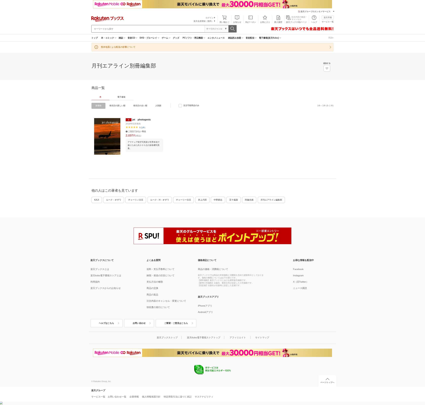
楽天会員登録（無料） (203, 21)
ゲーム (165, 38)
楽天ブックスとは (99, 269)
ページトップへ (327, 382)
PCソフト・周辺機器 (193, 38)
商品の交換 (152, 288)
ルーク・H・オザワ (159, 200)
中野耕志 (218, 200)
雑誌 (121, 38)
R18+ (331, 38)
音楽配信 (250, 38)
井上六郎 (202, 200)
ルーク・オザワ (113, 200)
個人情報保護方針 (151, 396)
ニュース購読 (300, 288)
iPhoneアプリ (205, 305)
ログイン (209, 18)
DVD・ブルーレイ (148, 38)
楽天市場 (328, 17)
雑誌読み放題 (234, 38)
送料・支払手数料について (160, 269)
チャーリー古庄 (183, 200)
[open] (327, 68)
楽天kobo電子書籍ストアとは (105, 275)
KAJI (96, 200)
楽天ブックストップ (167, 337)
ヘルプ (314, 22)
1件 (143, 127)
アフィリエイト (238, 337)
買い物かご (224, 22)
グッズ (176, 38)
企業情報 (134, 396)
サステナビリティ (204, 396)
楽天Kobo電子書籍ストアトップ (203, 337)
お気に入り (265, 22)
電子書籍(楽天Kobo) (269, 38)
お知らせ (237, 22)
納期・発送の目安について (160, 275)
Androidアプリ (205, 312)
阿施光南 (249, 200)
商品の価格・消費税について (213, 269)
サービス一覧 (328, 22)
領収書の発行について (158, 307)
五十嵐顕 (233, 200)
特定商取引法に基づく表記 (178, 396)
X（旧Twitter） (300, 281)
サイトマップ (262, 337)
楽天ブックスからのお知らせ (105, 288)
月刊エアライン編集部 (271, 200)
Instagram (298, 275)
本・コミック (107, 38)
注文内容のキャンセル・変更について (166, 301)
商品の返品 (152, 294)
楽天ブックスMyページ (296, 22)
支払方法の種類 (155, 281)
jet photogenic (141, 119)
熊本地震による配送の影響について (118, 47)
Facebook (298, 269)
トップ (94, 38)
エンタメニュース (216, 38)
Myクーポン (250, 22)
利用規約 (95, 281)
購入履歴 (278, 22)
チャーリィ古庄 (135, 200)
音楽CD (131, 38)
